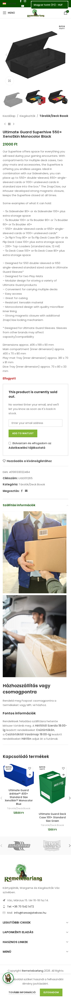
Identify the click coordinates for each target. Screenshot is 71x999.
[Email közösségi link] (26, 490)
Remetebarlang (32, 971)
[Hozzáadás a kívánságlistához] (29, 768)
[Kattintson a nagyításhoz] (9, 81)
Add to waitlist (23, 433)
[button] (6, 55)
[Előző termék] (5, 124)
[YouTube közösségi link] (22, 6)
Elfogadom (51, 992)
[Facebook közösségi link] (21, 490)
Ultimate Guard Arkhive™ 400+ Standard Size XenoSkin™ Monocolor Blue (19, 797)
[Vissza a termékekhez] (9, 124)
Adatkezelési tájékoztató (27, 448)
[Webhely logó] (35, 12)
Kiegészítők (27, 116)
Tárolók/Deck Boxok (54, 116)
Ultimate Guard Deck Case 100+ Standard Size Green (52, 817)
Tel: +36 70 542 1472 (20, 906)
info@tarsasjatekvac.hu (30, 913)
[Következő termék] (13, 124)
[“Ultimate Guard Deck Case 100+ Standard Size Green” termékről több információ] (63, 774)
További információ (22, 992)
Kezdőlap (9, 116)
